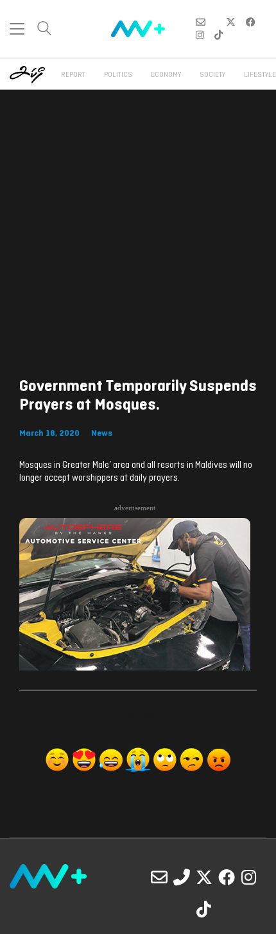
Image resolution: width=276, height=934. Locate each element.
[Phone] (181, 877)
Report (73, 75)
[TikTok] (204, 909)
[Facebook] (226, 877)
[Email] (159, 877)
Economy (166, 75)
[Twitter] (204, 877)
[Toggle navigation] (17, 29)
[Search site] (44, 29)
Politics (118, 75)
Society (212, 75)
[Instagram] (249, 877)
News (101, 433)
